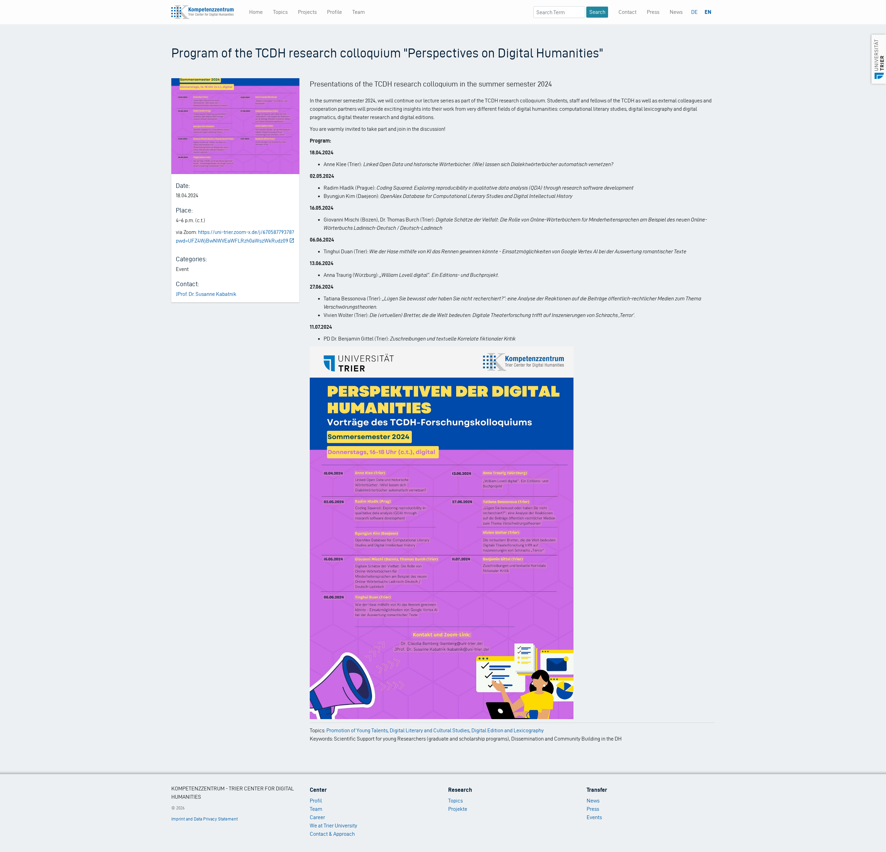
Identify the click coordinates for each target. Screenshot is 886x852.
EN (708, 12)
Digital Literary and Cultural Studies (429, 730)
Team (358, 12)
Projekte (457, 809)
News (676, 12)
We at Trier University (333, 825)
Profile (334, 12)
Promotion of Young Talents (357, 730)
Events (594, 817)
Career (317, 817)
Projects (307, 12)
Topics (280, 12)
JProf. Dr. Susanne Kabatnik (206, 294)
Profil (316, 801)
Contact (627, 12)
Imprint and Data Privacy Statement (204, 819)
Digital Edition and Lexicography (507, 730)
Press (653, 12)
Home (256, 12)
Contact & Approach (332, 834)
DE (694, 12)
